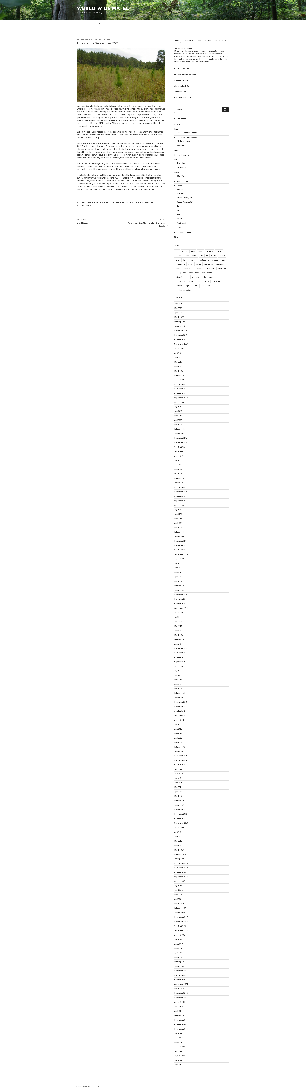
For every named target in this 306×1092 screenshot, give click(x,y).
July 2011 (177, 778)
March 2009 (179, 903)
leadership (220, 264)
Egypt (179, 206)
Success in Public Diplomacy (185, 75)
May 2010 (178, 841)
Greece (180, 210)
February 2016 (180, 532)
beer (193, 251)
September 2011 (180, 769)
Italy (178, 215)
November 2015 (180, 545)
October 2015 (179, 550)
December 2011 (180, 756)
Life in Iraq (181, 163)
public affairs (207, 273)
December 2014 (180, 595)
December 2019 (180, 330)
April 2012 (178, 738)
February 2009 (180, 908)
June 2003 (178, 1065)
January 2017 (179, 483)
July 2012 (177, 724)
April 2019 (178, 366)
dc (207, 256)
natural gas (222, 268)
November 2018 (180, 389)
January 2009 (179, 912)
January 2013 (179, 698)
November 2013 (180, 653)
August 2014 (179, 613)
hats (223, 260)
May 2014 (178, 626)
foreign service (189, 260)
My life (176, 172)
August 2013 (179, 666)
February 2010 (180, 854)
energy (222, 256)
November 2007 (181, 975)
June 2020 (178, 304)
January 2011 (179, 805)
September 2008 (181, 930)
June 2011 (178, 783)
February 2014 (180, 639)
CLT (201, 256)
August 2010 (179, 827)
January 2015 (179, 590)
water (196, 286)
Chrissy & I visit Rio (181, 86)
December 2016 (180, 487)
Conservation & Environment (95, 202)
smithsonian (180, 281)
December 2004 (181, 1029)
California (181, 193)
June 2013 (178, 675)
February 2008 (180, 962)
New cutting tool (181, 80)
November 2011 (180, 760)
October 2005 (180, 1024)
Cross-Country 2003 (185, 198)
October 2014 (179, 604)
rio (205, 277)
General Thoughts (181, 155)
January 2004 (179, 1047)
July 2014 (177, 617)
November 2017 (180, 442)
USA (176, 237)
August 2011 (179, 774)
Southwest (181, 223)
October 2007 (180, 980)
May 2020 (178, 308)
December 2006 (181, 993)
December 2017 (180, 438)
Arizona (180, 189)
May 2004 (178, 1042)
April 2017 (178, 469)
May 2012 (178, 733)
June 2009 (178, 890)
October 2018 (179, 393)
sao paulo (212, 277)
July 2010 (177, 832)
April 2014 (178, 630)
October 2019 (179, 339)
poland (183, 273)
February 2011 (179, 801)
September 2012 (181, 716)
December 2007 (181, 971)
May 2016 (178, 519)
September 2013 (181, 662)
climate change (191, 256)
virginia (188, 286)
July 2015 (177, 563)
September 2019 (181, 344)
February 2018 (180, 429)
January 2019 (179, 380)
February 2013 (179, 693)
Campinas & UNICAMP (183, 97)
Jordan (179, 219)
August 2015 (179, 559)
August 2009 (179, 881)
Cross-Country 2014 (122, 202)
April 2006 (178, 1011)
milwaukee (199, 268)
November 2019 (180, 335)
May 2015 (178, 572)
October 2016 (179, 496)
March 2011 (178, 796)
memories (188, 268)
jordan (198, 264)
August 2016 (179, 505)
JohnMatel (104, 40)
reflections (196, 277)
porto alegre (194, 273)
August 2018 (179, 402)
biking (200, 251)
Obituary (102, 24)
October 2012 (179, 711)
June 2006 (178, 1006)
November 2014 (180, 599)
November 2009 (181, 868)
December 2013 (180, 648)
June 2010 (178, 836)
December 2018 (180, 384)
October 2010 (179, 818)
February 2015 (180, 586)
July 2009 (178, 886)
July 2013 (177, 671)
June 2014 (178, 622)
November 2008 (181, 921)
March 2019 (179, 371)
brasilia (219, 251)
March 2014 (179, 635)
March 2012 (178, 742)
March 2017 (178, 474)
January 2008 (179, 966)
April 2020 (178, 313)
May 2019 (178, 362)
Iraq (175, 160)
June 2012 (178, 729)
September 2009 (181, 877)
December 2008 (181, 917)
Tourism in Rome (181, 92)
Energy (177, 151)
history (190, 264)
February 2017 (179, 478)
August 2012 (179, 720)
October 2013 (179, 657)
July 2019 (177, 353)
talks (200, 281)
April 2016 (178, 523)
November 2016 (180, 492)
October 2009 (180, 872)
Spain (179, 227)
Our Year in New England (184, 232)
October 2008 (180, 926)
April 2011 (178, 792)
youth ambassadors (183, 290)
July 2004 (178, 1033)
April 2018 (178, 420)
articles (185, 251)
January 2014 (179, 644)
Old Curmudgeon (181, 181)
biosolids (209, 251)
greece (215, 260)
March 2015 (179, 581)
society (191, 281)
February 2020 (180, 322)
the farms (85, 206)
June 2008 (178, 944)
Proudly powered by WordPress (88, 1086)
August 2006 (179, 1002)
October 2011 (179, 765)
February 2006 (180, 1015)
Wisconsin (181, 145)
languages (208, 264)
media (178, 268)
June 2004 (178, 1038)
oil (176, 273)
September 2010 (181, 823)
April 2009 (178, 899)
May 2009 (178, 895)
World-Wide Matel (103, 8)
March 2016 (179, 527)
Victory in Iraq (182, 167)
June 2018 (178, 411)
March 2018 (179, 425)
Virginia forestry (143, 202)
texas (207, 281)
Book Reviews (180, 124)
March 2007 (179, 989)
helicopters (180, 264)
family (178, 260)
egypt (213, 256)
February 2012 (179, 747)
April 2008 (178, 953)
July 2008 (178, 939)
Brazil (176, 129)
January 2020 (179, 326)
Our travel (178, 186)
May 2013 (178, 680)
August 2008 (179, 935)
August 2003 (179, 1056)
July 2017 (177, 460)
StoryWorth (181, 176)
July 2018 (177, 407)
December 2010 (180, 809)
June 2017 (178, 465)
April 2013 (178, 684)
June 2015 (178, 568)
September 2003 (181, 1051)
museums (211, 268)
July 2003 (178, 1060)
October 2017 (179, 447)
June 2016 (178, 514)
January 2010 (179, 859)
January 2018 (179, 433)
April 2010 (178, 845)
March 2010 (179, 850)
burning (178, 256)
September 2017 (181, 451)
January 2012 (179, 751)
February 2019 (180, 375)
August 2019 (179, 348)
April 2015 (178, 577)
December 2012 (180, 702)
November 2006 (181, 998)
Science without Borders (187, 132)
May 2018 (178, 416)
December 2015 (180, 541)
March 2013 (178, 689)
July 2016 (177, 510)
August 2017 (179, 456)
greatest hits (204, 260)
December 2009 (181, 863)
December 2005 (181, 1020)
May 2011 (178, 787)
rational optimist (182, 277)
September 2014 (181, 608)
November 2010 (180, 814)
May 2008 (178, 948)
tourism (179, 286)
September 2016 (181, 501)
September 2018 (181, 398)
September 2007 (181, 984)
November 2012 (180, 707)
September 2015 (181, 554)
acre (177, 251)
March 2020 (179, 317)
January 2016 (179, 536)
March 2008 (179, 957)
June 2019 (178, 357)
